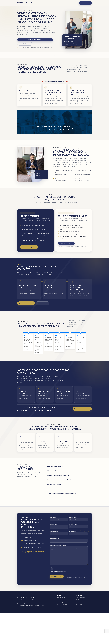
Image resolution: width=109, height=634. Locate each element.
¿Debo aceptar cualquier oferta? (55, 498)
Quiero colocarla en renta (65, 243)
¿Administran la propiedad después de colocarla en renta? (61, 493)
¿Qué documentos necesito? (54, 484)
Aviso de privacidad (80, 597)
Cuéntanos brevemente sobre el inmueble (58, 545)
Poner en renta (48, 2)
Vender (41, 2)
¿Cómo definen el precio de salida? (55, 470)
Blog (77, 602)
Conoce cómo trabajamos (25, 43)
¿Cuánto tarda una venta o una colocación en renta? (59, 475)
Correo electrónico (53, 524)
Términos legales (80, 599)
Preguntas (74, 2)
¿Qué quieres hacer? (73, 524)
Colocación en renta (61, 599)
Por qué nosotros (67, 2)
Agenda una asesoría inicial (34, 39)
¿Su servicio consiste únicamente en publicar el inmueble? (61, 479)
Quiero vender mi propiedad (28, 247)
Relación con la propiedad (55, 531)
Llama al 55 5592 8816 (42, 303)
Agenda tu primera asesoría (25, 303)
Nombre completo (53, 517)
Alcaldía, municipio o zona (55, 538)
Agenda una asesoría (85, 2)
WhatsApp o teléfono (73, 517)
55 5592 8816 (79, 604)
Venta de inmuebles (61, 597)
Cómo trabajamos (57, 2)
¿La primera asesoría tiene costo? (55, 466)
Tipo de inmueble (72, 531)
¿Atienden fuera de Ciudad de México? (56, 489)
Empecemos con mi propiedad (81, 408)
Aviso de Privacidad (76, 568)
